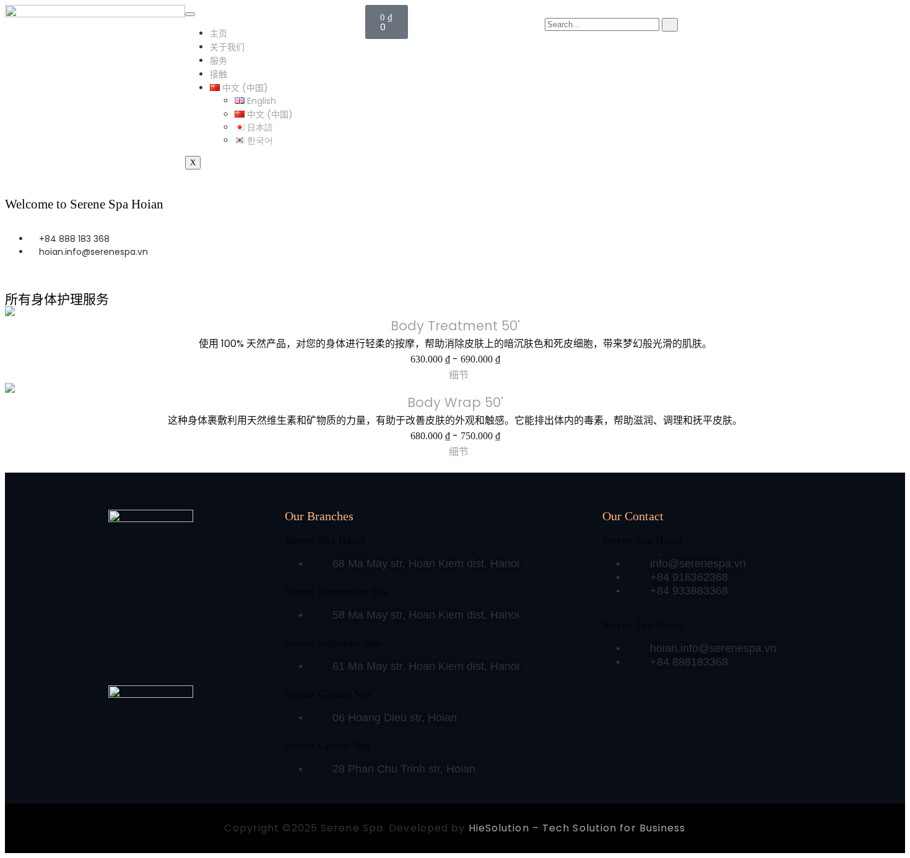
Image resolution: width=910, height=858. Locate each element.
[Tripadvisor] (180, 662)
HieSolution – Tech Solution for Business (577, 828)
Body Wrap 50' (455, 402)
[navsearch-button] (548, 11)
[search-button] (670, 25)
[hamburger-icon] (190, 14)
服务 (218, 60)
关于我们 (227, 47)
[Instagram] (154, 662)
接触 (218, 74)
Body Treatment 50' (455, 326)
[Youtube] (207, 662)
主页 (218, 33)
